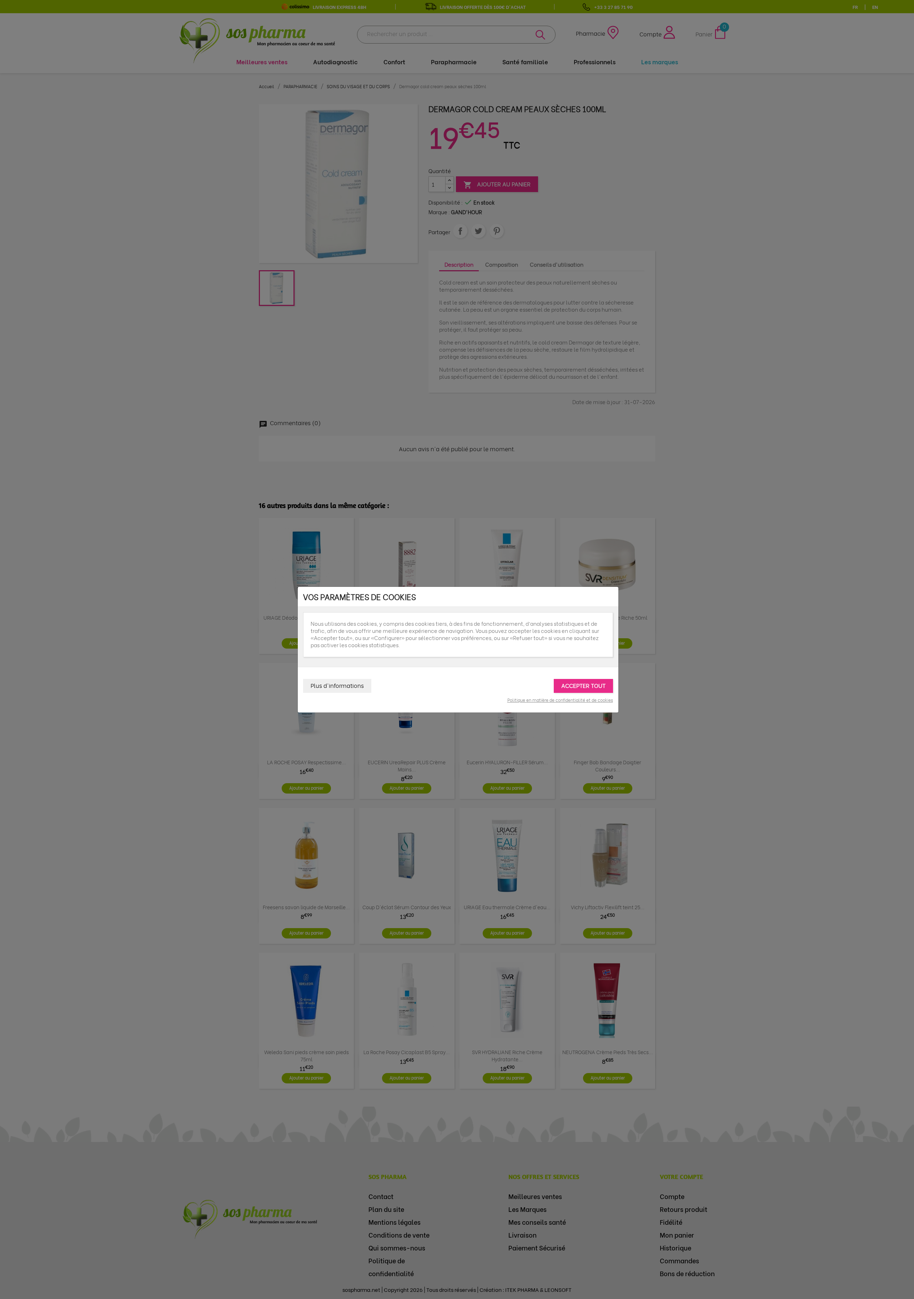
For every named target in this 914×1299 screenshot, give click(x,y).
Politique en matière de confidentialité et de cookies (560, 700)
